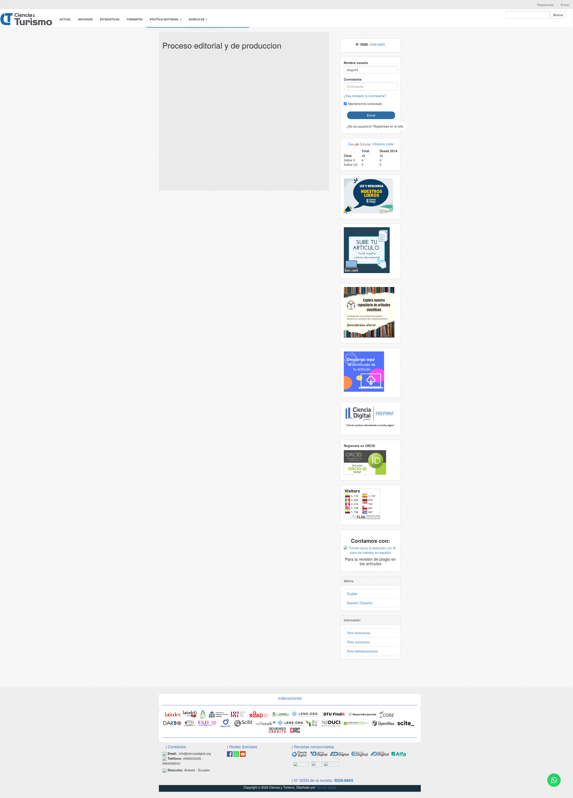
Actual (65, 19)
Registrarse (545, 4)
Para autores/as (358, 642)
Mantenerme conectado (365, 103)
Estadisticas (110, 19)
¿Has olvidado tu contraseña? (365, 96)
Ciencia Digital (326, 787)
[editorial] (301, 764)
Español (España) (359, 603)
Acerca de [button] (197, 19)
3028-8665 (377, 44)
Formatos (135, 19)
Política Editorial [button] (164, 19)
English (352, 593)
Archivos (85, 19)
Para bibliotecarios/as (362, 651)
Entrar (565, 4)
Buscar (558, 15)
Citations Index (383, 144)
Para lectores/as (358, 633)
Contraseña (352, 79)
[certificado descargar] (364, 371)
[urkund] (370, 550)
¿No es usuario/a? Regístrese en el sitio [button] (375, 126)
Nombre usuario (356, 62)
